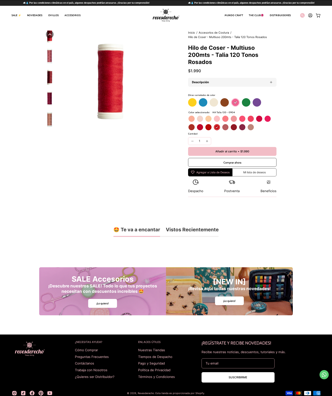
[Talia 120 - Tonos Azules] (203, 102)
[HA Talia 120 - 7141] (251, 119)
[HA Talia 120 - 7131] (208, 127)
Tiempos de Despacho (155, 357)
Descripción (200, 82)
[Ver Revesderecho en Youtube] (50, 393)
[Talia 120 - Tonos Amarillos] (192, 102)
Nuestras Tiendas (151, 350)
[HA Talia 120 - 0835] (234, 127)
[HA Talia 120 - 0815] (200, 127)
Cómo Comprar (86, 350)
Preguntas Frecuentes (92, 357)
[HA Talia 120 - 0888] (225, 127)
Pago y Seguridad (151, 363)
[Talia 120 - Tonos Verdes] (246, 102)
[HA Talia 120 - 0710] (208, 119)
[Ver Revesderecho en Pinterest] (41, 393)
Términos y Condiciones (156, 377)
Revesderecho (146, 393)
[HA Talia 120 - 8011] (191, 127)
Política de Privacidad (154, 370)
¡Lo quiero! (102, 303)
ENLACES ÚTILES (149, 342)
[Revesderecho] (166, 15)
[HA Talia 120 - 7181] (242, 119)
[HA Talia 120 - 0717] (200, 119)
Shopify (199, 393)
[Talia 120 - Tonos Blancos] (214, 102)
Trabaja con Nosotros (91, 370)
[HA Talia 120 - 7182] (268, 119)
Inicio (191, 32)
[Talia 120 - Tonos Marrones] (224, 102)
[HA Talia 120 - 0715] (191, 119)
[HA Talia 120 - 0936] (251, 127)
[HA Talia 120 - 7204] (259, 119)
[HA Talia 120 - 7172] (217, 119)
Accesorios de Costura (214, 32)
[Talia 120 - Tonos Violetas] (257, 102)
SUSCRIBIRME (238, 377)
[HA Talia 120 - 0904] (217, 127)
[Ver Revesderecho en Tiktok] (23, 393)
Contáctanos (84, 363)
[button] (16, 15)
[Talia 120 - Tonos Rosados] (235, 102)
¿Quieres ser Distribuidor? (95, 377)
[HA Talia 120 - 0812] (234, 119)
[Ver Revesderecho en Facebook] (32, 393)
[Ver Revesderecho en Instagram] (14, 393)
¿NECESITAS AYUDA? (88, 342)
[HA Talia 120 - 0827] (242, 127)
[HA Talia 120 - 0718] (225, 119)
